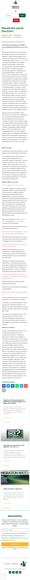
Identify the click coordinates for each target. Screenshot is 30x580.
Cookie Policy (20, 547)
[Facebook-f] (10, 572)
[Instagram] (17, 572)
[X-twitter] (13, 572)
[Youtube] (20, 572)
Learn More (7, 417)
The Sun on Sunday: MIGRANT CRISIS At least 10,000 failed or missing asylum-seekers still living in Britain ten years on (15, 276)
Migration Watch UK (15, 7)
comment (21, 60)
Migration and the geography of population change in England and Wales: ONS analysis (14, 401)
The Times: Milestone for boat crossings (12, 185)
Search (22, 15)
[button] (15, 11)
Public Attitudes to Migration (12, 489)
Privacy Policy (12, 547)
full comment (16, 221)
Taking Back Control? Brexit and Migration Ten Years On (13, 446)
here (21, 129)
